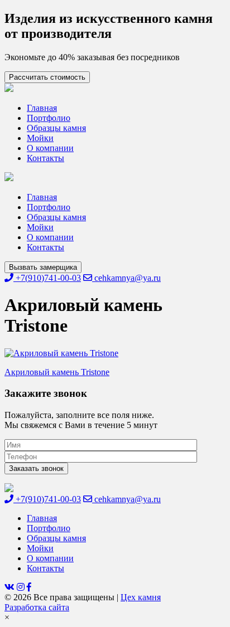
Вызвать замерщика (43, 267)
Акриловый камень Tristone (56, 372)
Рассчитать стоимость (47, 77)
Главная (42, 108)
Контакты (45, 158)
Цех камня (141, 597)
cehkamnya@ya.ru (126, 278)
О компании (50, 148)
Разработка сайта (36, 607)
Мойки (40, 138)
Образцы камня (56, 128)
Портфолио (48, 118)
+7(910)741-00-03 (47, 278)
